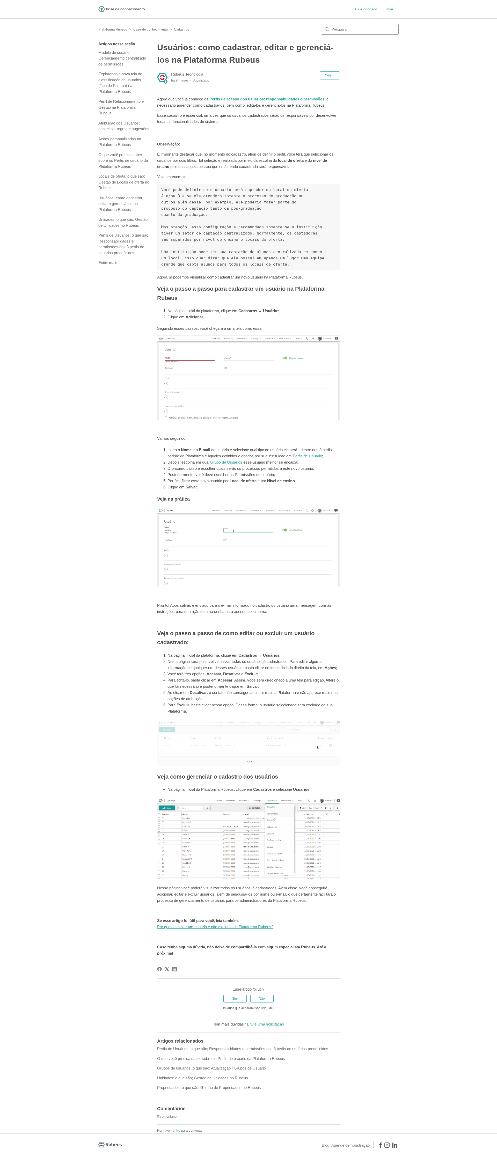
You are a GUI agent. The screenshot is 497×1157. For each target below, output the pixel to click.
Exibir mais (107, 262)
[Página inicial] (121, 9)
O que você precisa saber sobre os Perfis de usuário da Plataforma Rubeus (123, 160)
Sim (235, 998)
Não (262, 998)
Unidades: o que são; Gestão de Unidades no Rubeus (123, 222)
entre (176, 1130)
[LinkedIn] (174, 969)
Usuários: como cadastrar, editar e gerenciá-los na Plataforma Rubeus (120, 204)
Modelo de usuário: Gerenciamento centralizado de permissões (122, 58)
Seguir (329, 75)
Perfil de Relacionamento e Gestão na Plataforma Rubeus (121, 107)
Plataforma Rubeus (112, 29)
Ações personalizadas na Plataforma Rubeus (119, 142)
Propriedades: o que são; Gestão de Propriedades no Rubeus (209, 1087)
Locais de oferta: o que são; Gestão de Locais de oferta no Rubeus (123, 182)
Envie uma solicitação (265, 1024)
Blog (325, 1145)
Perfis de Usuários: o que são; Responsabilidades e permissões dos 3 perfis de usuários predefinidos (123, 244)
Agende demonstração (350, 1145)
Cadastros (181, 29)
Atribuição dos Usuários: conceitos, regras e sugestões (123, 126)
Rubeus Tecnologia (187, 74)
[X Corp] (167, 969)
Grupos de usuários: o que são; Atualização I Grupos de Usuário (211, 1068)
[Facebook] (159, 969)
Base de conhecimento (150, 29)
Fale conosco (366, 9)
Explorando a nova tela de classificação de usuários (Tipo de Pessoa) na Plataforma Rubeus (120, 83)
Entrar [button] (388, 9)
